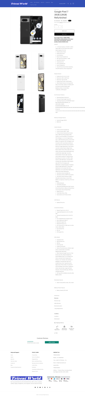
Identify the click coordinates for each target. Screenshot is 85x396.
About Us (12, 359)
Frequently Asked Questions (16, 367)
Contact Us (13, 363)
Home (12, 355)
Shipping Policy (35, 359)
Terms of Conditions (36, 357)
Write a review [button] (52, 342)
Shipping (61, 22)
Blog (11, 365)
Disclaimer (34, 367)
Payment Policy (35, 371)
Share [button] (57, 332)
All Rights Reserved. (46, 394)
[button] (68, 3)
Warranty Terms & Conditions (37, 363)
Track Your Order (14, 361)
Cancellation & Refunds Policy (37, 369)
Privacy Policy (34, 355)
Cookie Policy (34, 365)
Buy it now (64, 34)
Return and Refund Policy (37, 361)
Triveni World (41, 394)
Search (12, 357)
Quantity (55, 24)
